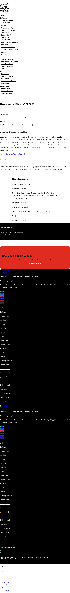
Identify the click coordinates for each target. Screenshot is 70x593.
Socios (2, 71)
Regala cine (5, 83)
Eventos (3, 26)
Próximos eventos (7, 28)
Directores (3, 328)
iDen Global (12, 558)
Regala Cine (4, 389)
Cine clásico (4, 332)
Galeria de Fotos (6, 93)
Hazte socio (4, 381)
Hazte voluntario (5, 393)
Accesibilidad (44, 557)
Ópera (2, 336)
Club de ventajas (7, 76)
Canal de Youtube (7, 91)
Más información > (35, 263)
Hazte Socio (5, 78)
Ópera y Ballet (6, 35)
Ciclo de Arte (5, 40)
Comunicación (5, 86)
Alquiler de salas (7, 66)
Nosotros (3, 52)
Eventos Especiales (8, 47)
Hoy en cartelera (7, 20)
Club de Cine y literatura (9, 42)
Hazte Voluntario (7, 64)
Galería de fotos (5, 373)
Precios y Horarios (7, 59)
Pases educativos (6, 344)
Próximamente (6, 23)
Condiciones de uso (33, 557)
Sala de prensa (6, 88)
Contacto (4, 68)
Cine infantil (4, 320)
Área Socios (5, 74)
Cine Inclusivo (6, 37)
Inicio (2, 16)
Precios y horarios (6, 361)
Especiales (3, 348)
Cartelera (3, 18)
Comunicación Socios (8, 81)
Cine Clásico (5, 33)
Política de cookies (20, 557)
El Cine (3, 54)
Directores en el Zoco (8, 30)
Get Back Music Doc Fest (9, 49)
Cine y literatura (5, 340)
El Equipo (4, 57)
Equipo (2, 357)
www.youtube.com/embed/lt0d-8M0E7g (14, 154)
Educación (4, 44)
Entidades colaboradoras (9, 61)
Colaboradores (5, 365)
